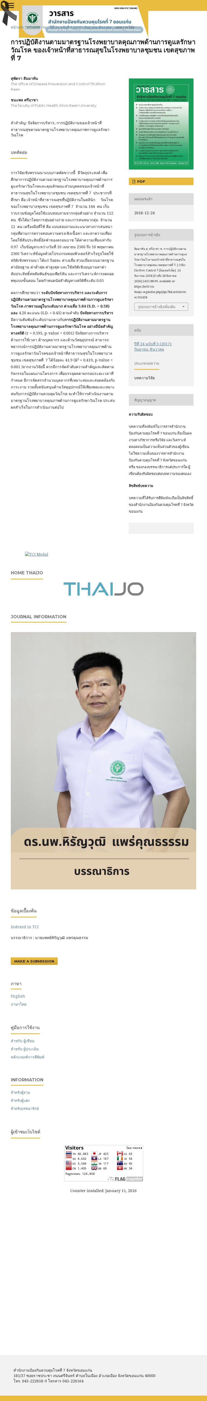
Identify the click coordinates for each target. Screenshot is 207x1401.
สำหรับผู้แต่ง (20, 1100)
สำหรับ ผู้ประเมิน (25, 1048)
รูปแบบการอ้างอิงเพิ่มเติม (156, 307)
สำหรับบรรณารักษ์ (25, 1108)
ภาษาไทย (18, 1004)
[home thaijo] (103, 594)
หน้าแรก (17, 27)
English (18, 996)
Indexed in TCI (25, 926)
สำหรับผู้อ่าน (20, 1092)
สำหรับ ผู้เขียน (22, 1040)
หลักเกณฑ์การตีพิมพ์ (27, 1057)
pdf (140, 181)
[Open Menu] (10, 5)
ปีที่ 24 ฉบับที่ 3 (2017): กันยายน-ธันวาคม (81, 27)
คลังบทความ (37, 27)
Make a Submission (34, 961)
